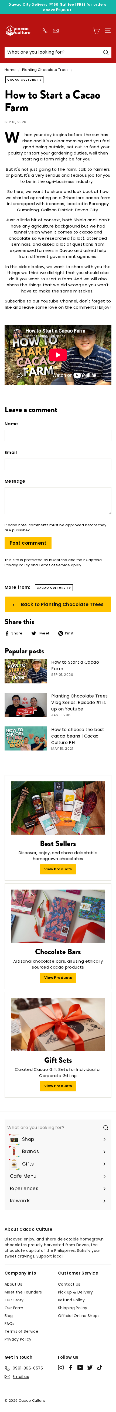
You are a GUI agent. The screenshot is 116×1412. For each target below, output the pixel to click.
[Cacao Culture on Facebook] (70, 1367)
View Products (58, 869)
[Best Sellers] (58, 808)
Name (11, 424)
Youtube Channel (59, 301)
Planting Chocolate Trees (45, 69)
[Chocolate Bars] (58, 916)
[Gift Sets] (58, 1024)
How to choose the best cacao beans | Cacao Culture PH (77, 736)
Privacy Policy (17, 565)
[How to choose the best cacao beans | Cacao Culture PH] (26, 738)
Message (15, 481)
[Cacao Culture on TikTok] (100, 1367)
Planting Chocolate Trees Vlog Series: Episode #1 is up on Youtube (79, 702)
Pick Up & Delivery (75, 1292)
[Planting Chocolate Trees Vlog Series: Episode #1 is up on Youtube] (26, 705)
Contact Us (69, 1284)
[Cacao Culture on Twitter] (90, 1367)
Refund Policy (71, 1300)
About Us (13, 1284)
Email (11, 452)
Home (10, 69)
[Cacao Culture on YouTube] (80, 1367)
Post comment (28, 543)
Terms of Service (54, 565)
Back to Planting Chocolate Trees (62, 604)
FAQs (10, 1323)
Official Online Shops (79, 1315)
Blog (9, 1315)
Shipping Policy (72, 1308)
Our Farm (14, 1308)
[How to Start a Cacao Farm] (26, 671)
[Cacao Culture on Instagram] (61, 1367)
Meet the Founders (23, 1292)
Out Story (14, 1300)
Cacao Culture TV (24, 80)
